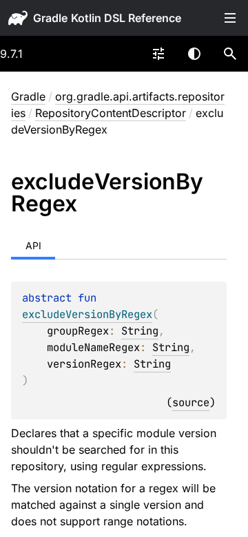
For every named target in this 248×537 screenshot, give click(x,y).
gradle (50, 18)
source (190, 402)
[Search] (230, 54)
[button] (230, 54)
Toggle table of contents (230, 18)
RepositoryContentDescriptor (110, 113)
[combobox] (158, 54)
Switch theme (194, 54)
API (33, 245)
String (139, 331)
